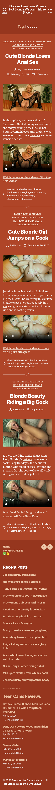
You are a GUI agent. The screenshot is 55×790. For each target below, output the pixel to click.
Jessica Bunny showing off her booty (26, 679)
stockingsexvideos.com (19, 199)
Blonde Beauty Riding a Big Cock (27, 399)
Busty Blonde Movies (38, 41)
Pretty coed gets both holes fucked (25, 595)
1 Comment (42, 74)
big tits (33, 360)
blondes (42, 360)
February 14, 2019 (20, 74)
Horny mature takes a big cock (22, 581)
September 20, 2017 (38, 245)
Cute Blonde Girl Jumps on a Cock (27, 234)
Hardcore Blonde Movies (27, 45)
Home (6, 546)
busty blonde (34, 189)
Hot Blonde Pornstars (27, 48)
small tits (22, 530)
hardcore (12, 192)
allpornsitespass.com (18, 360)
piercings (45, 527)
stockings (29, 195)
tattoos (32, 530)
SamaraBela (10, 745)
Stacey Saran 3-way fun (18, 623)
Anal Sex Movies (13, 41)
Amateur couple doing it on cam (23, 616)
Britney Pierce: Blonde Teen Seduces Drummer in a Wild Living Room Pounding (26, 708)
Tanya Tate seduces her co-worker (25, 588)
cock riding (13, 363)
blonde (33, 524)
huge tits (30, 192)
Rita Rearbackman (31, 69)
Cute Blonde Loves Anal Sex (27, 59)
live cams (19, 366)
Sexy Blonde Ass (27, 224)
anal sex (11, 189)
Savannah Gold (15, 195)
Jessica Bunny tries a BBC (19, 574)
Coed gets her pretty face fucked (24, 609)
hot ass (21, 192)
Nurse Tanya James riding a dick (23, 666)
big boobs (22, 189)
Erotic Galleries (19, 688)
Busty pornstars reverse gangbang (25, 630)
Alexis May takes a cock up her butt (25, 637)
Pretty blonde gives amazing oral (24, 602)
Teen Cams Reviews (22, 696)
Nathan (17, 245)
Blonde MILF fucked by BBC (14, 688)
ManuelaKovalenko (15, 759)
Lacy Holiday (33, 527)
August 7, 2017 (38, 409)
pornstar (41, 192)
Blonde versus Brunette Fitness (6, 688)
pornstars (30, 366)
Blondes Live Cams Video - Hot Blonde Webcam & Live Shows (27, 9)
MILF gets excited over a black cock (25, 673)
